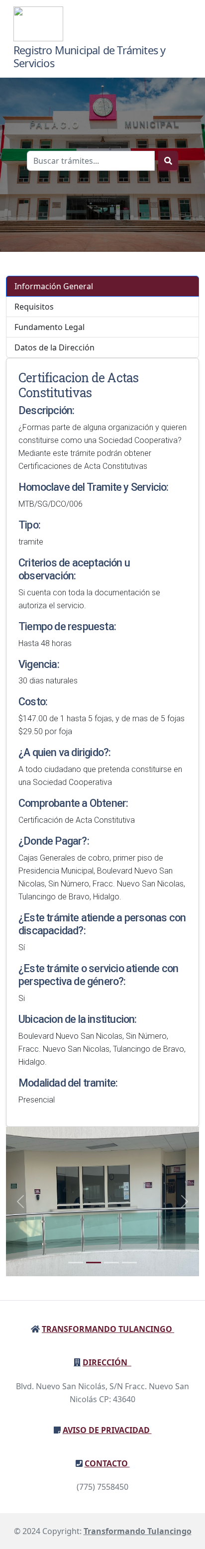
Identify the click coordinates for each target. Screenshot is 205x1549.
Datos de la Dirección (54, 347)
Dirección (107, 1362)
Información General (53, 286)
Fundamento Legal (49, 327)
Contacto (107, 1463)
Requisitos (34, 306)
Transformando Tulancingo (108, 1329)
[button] (20, 1201)
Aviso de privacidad (107, 1430)
